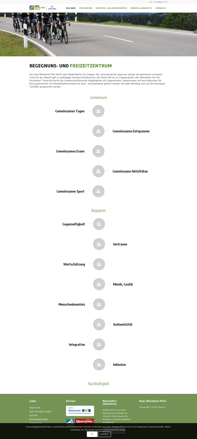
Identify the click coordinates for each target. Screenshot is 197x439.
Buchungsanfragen (38, 419)
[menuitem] (71, 8)
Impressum (34, 407)
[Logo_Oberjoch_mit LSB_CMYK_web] (42, 20)
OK (92, 434)
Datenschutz (104, 434)
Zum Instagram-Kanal (40, 411)
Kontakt (33, 415)
